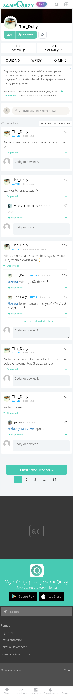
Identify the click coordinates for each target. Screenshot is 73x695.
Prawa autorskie (11, 640)
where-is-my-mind (26, 205)
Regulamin (7, 633)
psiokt (18, 422)
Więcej (65, 693)
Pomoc (5, 625)
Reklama (15, 611)
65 (54, 479)
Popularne (21, 693)
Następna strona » (36, 470)
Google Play (26, 596)
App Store (54, 596)
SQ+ (41, 4)
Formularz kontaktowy (15, 654)
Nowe (7, 693)
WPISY (36, 60)
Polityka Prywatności (14, 647)
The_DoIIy (20, 131)
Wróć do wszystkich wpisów (55, 123)
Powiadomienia (50, 693)
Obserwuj (20, 34)
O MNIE (60, 60)
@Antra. (13, 282)
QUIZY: (13, 60)
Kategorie (36, 693)
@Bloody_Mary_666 (21, 429)
